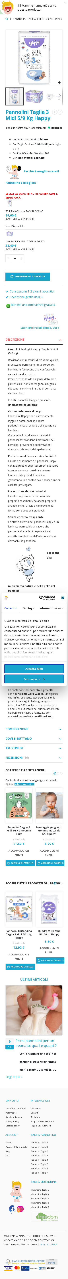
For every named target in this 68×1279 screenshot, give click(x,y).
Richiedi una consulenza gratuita (33, 305)
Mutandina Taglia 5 (40, 1198)
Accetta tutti (34, 668)
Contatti (35, 1112)
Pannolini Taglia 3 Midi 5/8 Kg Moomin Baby (19, 831)
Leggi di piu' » (13, 1077)
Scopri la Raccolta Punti (42, 1121)
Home (6, 19)
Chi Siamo (36, 1108)
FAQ (7, 1155)
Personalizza (32, 679)
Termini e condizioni (15, 1108)
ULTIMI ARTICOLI (34, 979)
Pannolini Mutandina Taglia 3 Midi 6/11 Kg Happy (19, 934)
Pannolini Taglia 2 (39, 1151)
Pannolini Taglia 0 (39, 1142)
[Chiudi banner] (62, 598)
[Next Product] (60, 112)
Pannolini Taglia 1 (39, 1147)
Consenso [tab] (10, 608)
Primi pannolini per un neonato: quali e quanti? (36, 1043)
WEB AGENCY (48, 1244)
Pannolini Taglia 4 (39, 1159)
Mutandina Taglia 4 (40, 1194)
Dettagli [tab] (28, 608)
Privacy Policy (12, 1121)
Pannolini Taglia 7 (39, 1172)
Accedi (8, 1142)
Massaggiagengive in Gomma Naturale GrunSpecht (49, 831)
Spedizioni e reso (13, 1117)
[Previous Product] (54, 112)
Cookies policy (12, 1125)
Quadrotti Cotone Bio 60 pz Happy (49, 932)
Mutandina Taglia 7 (40, 1207)
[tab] (34, 340)
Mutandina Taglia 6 (40, 1202)
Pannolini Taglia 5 (39, 1164)
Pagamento (11, 1112)
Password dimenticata (16, 1147)
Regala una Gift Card (41, 1125)
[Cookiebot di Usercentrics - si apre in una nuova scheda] (41, 598)
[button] (59, 83)
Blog (7, 1151)
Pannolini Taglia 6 (39, 1168)
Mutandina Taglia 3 (40, 1189)
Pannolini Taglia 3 (39, 1155)
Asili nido (35, 1117)
